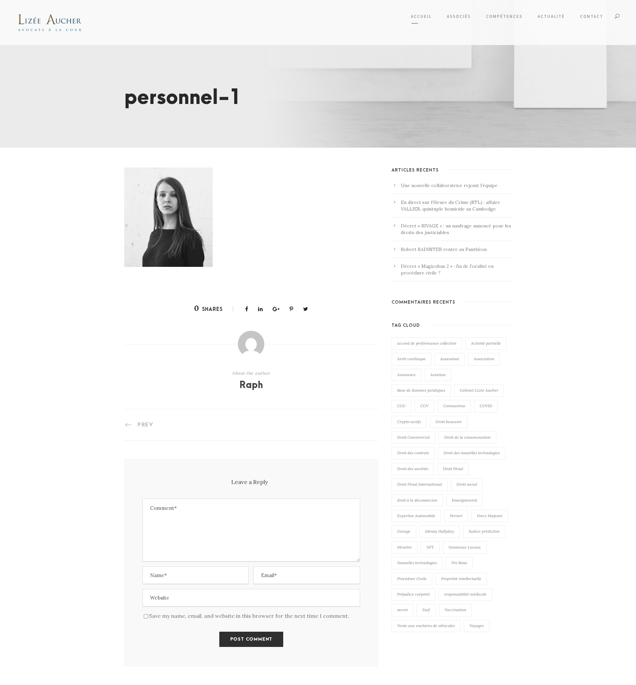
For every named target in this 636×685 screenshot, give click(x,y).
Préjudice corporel (413, 594)
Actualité (551, 16)
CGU (401, 405)
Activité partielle (486, 343)
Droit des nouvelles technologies (472, 452)
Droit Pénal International (419, 484)
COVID (486, 405)
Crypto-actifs (409, 421)
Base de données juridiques (421, 390)
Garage (403, 531)
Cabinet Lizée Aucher (479, 390)
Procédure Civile (412, 578)
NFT (430, 547)
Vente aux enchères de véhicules (426, 625)
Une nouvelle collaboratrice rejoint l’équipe (449, 185)
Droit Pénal (453, 468)
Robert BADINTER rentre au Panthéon (444, 249)
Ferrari (456, 515)
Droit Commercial (413, 437)
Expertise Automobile (416, 515)
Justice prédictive (484, 531)
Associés (459, 16)
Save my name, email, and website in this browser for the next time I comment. (249, 615)
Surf (426, 609)
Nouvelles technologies (417, 562)
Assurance (406, 374)
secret (402, 609)
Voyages (476, 625)
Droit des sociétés (412, 468)
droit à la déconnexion (417, 500)
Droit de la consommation (467, 437)
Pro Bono (459, 562)
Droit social (466, 484)
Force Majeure (490, 515)
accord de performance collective (426, 343)
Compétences (504, 16)
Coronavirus (454, 405)
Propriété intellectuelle (461, 578)
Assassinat (449, 358)
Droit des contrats (413, 452)
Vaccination (455, 609)
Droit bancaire (449, 421)
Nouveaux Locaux (465, 547)
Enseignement (464, 500)
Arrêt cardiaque (411, 358)
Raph (251, 385)
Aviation (438, 374)
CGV (424, 405)
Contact (591, 16)
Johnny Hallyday (439, 531)
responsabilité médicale (465, 594)
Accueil (421, 16)
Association (484, 358)
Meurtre (404, 547)
